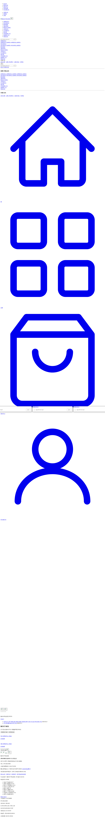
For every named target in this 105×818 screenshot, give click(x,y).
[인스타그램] (4, 753)
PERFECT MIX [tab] (4, 732)
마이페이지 (6, 9)
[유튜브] (6, 753)
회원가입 (5, 5)
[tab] (1, 711)
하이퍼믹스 (6, 23)
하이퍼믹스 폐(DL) (16, 45)
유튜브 (5, 13)
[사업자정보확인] (26, 768)
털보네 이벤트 (7, 27)
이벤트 (21, 62)
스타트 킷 (5, 29)
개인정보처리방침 (21, 774)
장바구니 (5, 6)
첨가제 (5, 32)
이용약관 (13, 774)
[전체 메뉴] (11, 18)
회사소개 (3, 774)
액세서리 (5, 36)
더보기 (2, 719)
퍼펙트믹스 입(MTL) (6, 42)
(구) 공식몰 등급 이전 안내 (10, 723)
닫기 (28, 409)
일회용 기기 (6, 35)
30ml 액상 (5, 26)
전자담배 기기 (7, 33)
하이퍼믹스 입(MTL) (6, 45)
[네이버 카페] (2, 753)
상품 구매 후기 (9, 62)
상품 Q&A (16, 62)
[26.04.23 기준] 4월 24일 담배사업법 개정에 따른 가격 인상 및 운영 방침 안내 (22, 721)
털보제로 (5, 24)
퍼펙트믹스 (6, 21)
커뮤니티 (5, 12)
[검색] (15, 39)
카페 (4, 15)
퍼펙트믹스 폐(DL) (16, 42)
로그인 (5, 3)
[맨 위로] (9, 752)
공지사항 (3, 62)
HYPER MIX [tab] (11, 732)
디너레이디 (6, 30)
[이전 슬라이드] (2, 709)
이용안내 (8, 774)
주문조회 (5, 8)
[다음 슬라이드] (5, 709)
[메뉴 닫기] (2, 64)
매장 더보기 (4, 796)
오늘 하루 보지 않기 (40, 409)
